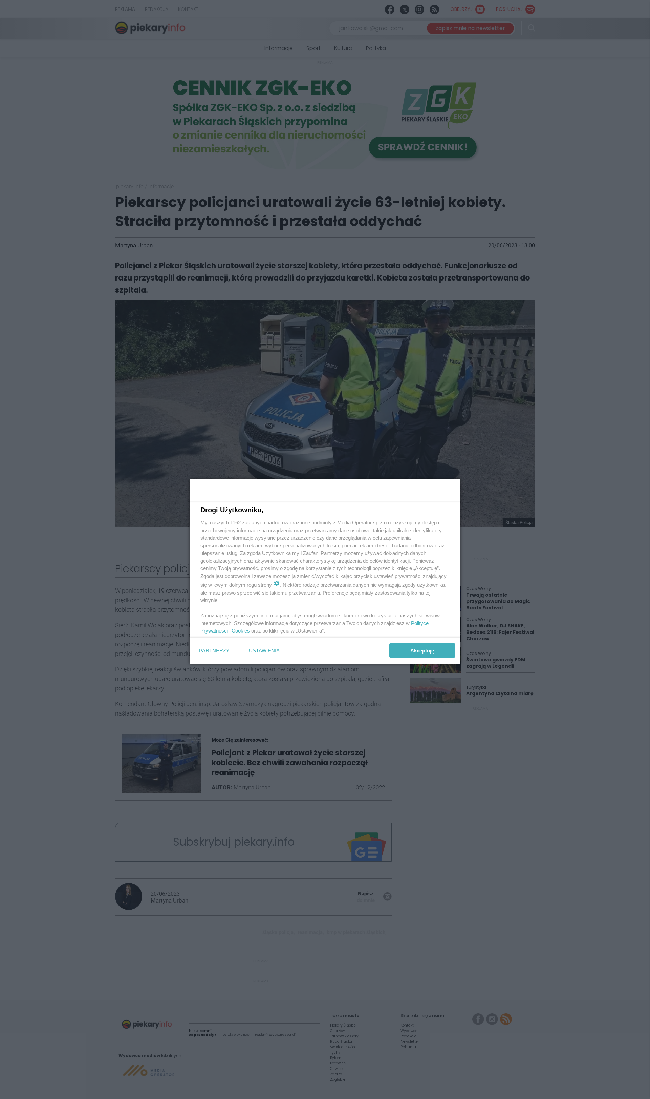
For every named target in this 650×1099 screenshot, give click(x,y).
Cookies (241, 631)
